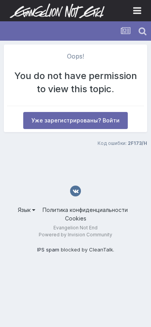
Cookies (75, 218)
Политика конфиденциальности (85, 210)
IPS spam (48, 249)
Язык (25, 210)
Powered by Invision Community (75, 235)
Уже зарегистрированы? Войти (75, 120)
